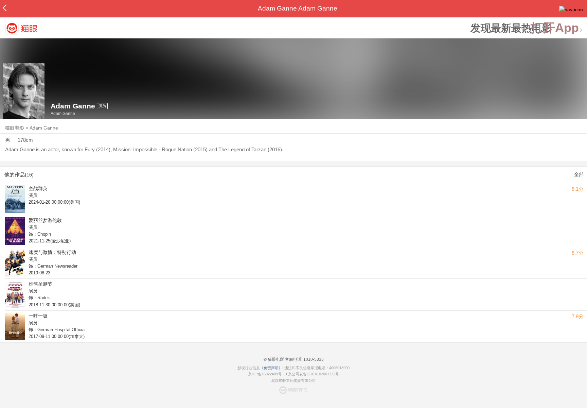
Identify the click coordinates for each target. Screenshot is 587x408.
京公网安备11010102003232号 (313, 374)
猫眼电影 (14, 128)
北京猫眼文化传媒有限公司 (293, 380)
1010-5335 (313, 359)
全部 (579, 174)
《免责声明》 (271, 368)
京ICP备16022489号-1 (266, 374)
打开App (555, 28)
